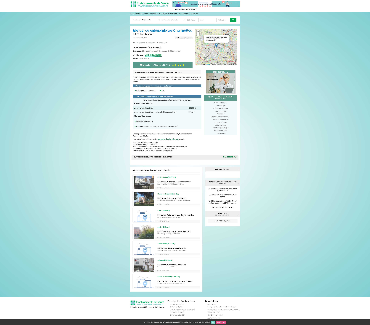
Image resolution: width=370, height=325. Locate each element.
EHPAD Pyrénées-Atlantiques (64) (182, 310)
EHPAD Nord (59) (176, 307)
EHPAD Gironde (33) (177, 304)
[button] (197, 47)
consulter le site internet (168, 139)
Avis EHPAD (212, 304)
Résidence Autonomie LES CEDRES (172, 198)
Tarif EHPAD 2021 (213, 312)
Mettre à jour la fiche (184, 38)
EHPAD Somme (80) (177, 312)
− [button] (198, 34)
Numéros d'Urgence (222, 221)
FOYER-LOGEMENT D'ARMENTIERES (171, 248)
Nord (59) (163, 13)
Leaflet (208, 64)
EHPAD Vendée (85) (177, 315)
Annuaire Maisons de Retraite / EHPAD (144, 13)
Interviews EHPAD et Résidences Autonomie (223, 310)
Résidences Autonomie (145, 42)
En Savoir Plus (221, 322)
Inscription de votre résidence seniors (222, 307)
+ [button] (198, 31)
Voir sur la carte (163, 188)
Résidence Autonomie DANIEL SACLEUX (174, 231)
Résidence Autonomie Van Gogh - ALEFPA (175, 215)
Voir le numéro (153, 54)
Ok (213, 322)
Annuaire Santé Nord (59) (186, 9)
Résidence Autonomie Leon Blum (171, 264)
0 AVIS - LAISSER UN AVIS (157, 64)
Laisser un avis (231, 157)
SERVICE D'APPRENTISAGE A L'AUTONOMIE (174, 281)
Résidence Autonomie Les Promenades (174, 182)
